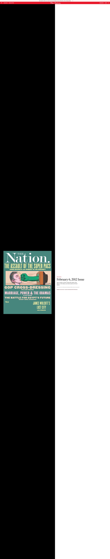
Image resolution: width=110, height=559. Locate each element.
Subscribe (101, 2)
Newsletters (11, 2)
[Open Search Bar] (108, 2)
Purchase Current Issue (60, 289)
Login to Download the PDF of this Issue (71, 289)
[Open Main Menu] (1, 3)
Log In (106, 2)
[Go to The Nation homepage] (55, 3)
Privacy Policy (68, 0)
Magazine (6, 2)
